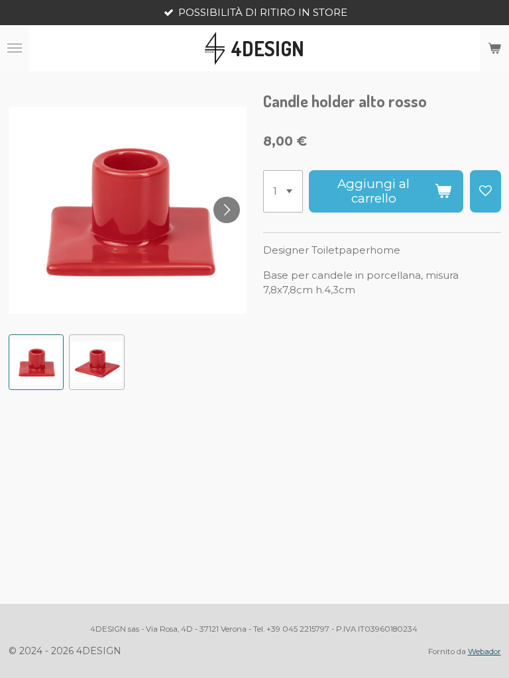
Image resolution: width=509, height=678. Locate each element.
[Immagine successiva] (226, 210)
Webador (484, 651)
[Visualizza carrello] (494, 48)
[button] (36, 362)
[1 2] (283, 191)
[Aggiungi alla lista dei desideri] (485, 191)
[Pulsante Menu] (14, 48)
